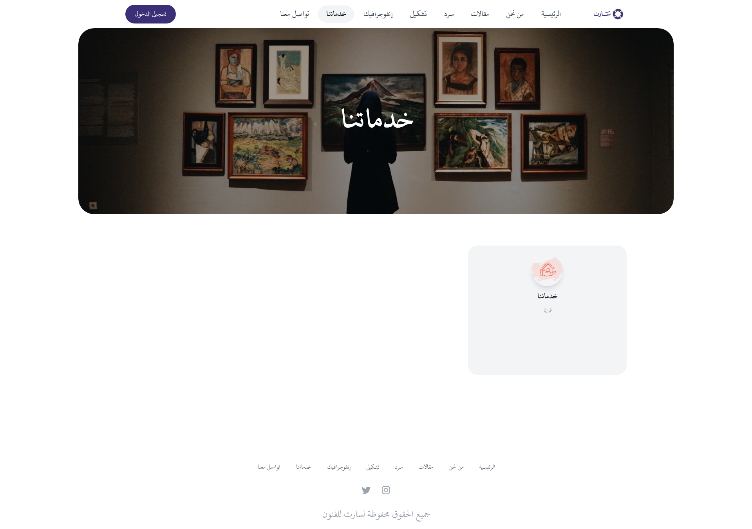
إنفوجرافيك (377, 14)
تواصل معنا (294, 14)
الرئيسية (550, 14)
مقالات (480, 14)
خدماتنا (336, 14)
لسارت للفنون (343, 515)
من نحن (515, 14)
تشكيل (418, 14)
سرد (449, 14)
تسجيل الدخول (150, 14)
